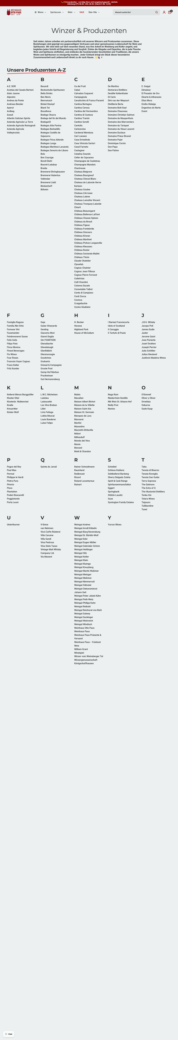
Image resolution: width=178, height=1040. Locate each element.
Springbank (113, 491)
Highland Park (81, 329)
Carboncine (80, 129)
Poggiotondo (13, 498)
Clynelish (78, 264)
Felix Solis (12, 340)
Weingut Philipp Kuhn (85, 603)
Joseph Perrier (149, 347)
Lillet (43, 408)
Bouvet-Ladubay (49, 164)
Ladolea (45, 398)
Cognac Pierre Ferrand (85, 275)
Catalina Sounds (82, 154)
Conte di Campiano (83, 292)
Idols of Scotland (116, 326)
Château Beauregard (84, 211)
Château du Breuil (83, 221)
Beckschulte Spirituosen (53, 90)
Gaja (43, 322)
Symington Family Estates (121, 502)
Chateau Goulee (82, 189)
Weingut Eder (81, 539)
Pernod (10, 473)
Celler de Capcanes (84, 157)
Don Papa (113, 146)
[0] (169, 12)
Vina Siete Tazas (49, 546)
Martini (77, 423)
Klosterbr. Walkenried (17, 401)
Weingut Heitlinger (83, 549)
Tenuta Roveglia (150, 473)
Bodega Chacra (48, 115)
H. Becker (79, 322)
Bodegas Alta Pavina (51, 125)
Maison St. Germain (84, 412)
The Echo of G (149, 488)
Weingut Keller (81, 556)
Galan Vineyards (49, 326)
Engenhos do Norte (151, 107)
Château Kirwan (82, 236)
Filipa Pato (12, 343)
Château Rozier (82, 250)
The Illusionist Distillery (153, 491)
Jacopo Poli (147, 326)
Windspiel (79, 653)
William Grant (81, 649)
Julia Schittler (148, 350)
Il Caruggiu (113, 329)
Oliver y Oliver (148, 398)
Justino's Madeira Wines (154, 357)
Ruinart (77, 484)
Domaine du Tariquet (118, 125)
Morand (78, 447)
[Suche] (156, 12)
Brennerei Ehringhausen (53, 171)
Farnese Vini (13, 329)
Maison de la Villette (84, 405)
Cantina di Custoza (83, 115)
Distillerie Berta (115, 104)
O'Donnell (146, 394)
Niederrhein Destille (118, 398)
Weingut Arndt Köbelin (85, 528)
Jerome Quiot (148, 336)
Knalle (10, 405)
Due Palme (113, 150)
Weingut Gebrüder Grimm (87, 546)
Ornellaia (146, 401)
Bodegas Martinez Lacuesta (55, 146)
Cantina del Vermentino (86, 111)
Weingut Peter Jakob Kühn (87, 595)
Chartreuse (79, 168)
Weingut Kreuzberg (83, 567)
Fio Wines (12, 354)
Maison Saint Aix (82, 408)
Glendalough (47, 347)
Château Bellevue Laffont (87, 214)
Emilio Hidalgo (149, 104)
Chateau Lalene (82, 196)
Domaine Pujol (115, 139)
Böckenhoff (46, 186)
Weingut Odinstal (82, 585)
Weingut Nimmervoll (84, 581)
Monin (77, 444)
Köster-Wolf (13, 412)
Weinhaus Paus (82, 631)
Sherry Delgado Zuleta (119, 477)
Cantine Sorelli (81, 122)
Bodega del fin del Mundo (53, 118)
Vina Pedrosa (47, 542)
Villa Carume (47, 535)
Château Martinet (83, 239)
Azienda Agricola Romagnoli (21, 125)
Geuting (44, 329)
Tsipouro (146, 502)
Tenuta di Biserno (150, 470)
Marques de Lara (82, 415)
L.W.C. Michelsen (49, 394)
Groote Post (46, 368)
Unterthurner (13, 524)
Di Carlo (112, 97)
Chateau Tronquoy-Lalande (87, 204)
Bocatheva (46, 111)
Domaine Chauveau (117, 111)
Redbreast (79, 473)
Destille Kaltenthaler (118, 93)
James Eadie (148, 329)
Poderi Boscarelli (15, 495)
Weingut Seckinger (83, 617)
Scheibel (112, 466)
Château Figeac (82, 225)
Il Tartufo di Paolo (117, 333)
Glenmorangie (48, 354)
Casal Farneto (81, 146)
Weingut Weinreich (83, 620)
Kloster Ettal (13, 398)
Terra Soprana (149, 481)
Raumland (79, 470)
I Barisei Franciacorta (118, 322)
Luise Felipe (47, 423)
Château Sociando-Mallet (86, 253)
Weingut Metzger (82, 574)
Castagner (79, 150)
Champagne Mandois (85, 164)
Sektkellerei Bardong (118, 473)
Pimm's (10, 484)
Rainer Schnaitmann (84, 466)
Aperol (10, 107)
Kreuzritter (12, 408)
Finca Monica (13, 347)
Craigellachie (80, 303)
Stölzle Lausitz (115, 495)
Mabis (77, 394)
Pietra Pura (12, 481)
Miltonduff (79, 437)
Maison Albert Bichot (84, 401)
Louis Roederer (48, 419)
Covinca (78, 300)
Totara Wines (148, 498)
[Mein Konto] (164, 12)
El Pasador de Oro (151, 93)
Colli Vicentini (81, 282)
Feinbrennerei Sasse (17, 336)
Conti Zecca (80, 296)
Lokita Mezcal (48, 415)
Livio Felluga (47, 412)
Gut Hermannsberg (50, 379)
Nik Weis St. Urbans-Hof (120, 401)
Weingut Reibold (82, 606)
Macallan (78, 398)
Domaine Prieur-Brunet (119, 136)
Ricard (77, 477)
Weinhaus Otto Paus (84, 628)
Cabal (77, 90)
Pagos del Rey (14, 466)
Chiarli (77, 207)
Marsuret (78, 419)
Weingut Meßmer (83, 578)
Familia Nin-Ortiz (15, 326)
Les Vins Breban (49, 405)
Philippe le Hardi (15, 477)
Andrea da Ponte (15, 100)
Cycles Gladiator (82, 307)
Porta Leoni (12, 502)
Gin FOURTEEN (48, 340)
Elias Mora (147, 100)
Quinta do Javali (49, 466)
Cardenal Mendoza (83, 132)
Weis (76, 645)
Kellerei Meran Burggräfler (20, 394)
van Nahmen (47, 528)
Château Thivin (81, 257)
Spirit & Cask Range (118, 481)
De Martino (113, 86)
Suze (110, 498)
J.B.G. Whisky (148, 322)
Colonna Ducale (82, 285)
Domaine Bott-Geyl (117, 107)
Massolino (79, 426)
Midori (77, 433)
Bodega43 (46, 122)
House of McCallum (84, 333)
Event (144, 111)
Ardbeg (10, 111)
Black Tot (45, 107)
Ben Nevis (46, 97)
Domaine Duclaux (116, 132)
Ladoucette (46, 401)
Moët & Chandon (82, 451)
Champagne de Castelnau (87, 161)
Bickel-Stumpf (48, 104)
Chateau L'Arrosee (83, 193)
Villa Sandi (46, 539)
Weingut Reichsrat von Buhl (88, 610)
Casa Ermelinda (82, 139)
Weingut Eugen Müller (85, 542)
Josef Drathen (149, 343)
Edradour (146, 90)
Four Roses (12, 357)
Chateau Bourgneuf (84, 175)
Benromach (46, 100)
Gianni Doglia (47, 336)
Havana (78, 326)
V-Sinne (44, 524)
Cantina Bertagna (83, 104)
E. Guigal (146, 86)
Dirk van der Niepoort (118, 100)
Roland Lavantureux (84, 481)
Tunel (144, 509)
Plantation (12, 491)
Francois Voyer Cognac (18, 361)
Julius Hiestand (149, 354)
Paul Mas (11, 470)
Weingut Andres (82, 524)
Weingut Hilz (80, 553)
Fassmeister (13, 333)
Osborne (146, 405)
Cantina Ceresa (82, 107)
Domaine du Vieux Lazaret (121, 129)
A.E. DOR (11, 86)
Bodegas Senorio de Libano (54, 150)
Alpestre (11, 97)
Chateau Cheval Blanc (85, 178)
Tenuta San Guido (150, 477)
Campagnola (80, 97)
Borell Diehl (46, 161)
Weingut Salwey (82, 613)
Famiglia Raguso (15, 322)
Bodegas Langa (48, 143)
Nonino (111, 408)
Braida (44, 168)
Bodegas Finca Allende (52, 139)
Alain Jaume (13, 93)
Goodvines (46, 357)
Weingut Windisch (83, 624)
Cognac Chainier (82, 268)
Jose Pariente (148, 340)
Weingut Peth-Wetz (83, 599)
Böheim (44, 189)
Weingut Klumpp (82, 563)
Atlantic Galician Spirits (18, 118)
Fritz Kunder (13, 368)
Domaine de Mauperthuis (120, 118)
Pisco (9, 488)
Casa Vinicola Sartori (84, 143)
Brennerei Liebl (48, 182)
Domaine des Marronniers (121, 122)
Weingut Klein (81, 560)
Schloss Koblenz (116, 470)
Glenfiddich (46, 350)
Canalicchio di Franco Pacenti (89, 100)
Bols (43, 154)
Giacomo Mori (48, 333)
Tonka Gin (146, 495)
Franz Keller (13, 365)
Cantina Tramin (82, 118)
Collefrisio (79, 278)
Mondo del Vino (82, 440)
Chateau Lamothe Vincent (87, 200)
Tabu (144, 466)
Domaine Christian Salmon (121, 115)
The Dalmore (148, 484)
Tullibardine (147, 505)
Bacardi (44, 86)
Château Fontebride (84, 228)
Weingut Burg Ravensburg (87, 532)
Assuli (10, 115)
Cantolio (78, 125)
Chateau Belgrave (83, 171)
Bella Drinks (46, 93)
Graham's (45, 361)
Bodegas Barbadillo (50, 129)
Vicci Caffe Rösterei (50, 532)
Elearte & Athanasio (151, 97)
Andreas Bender (15, 104)
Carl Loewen (80, 136)
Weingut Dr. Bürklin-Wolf (86, 535)
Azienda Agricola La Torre (20, 122)
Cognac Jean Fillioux (84, 271)
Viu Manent (46, 556)
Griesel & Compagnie (51, 365)
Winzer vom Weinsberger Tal (88, 656)
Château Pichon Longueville (88, 243)
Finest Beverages (15, 350)
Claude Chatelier (82, 260)
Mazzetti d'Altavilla (83, 430)
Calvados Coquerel (83, 93)
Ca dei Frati (80, 86)
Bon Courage (47, 157)
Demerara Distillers (117, 90)
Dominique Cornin (117, 143)
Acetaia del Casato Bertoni (20, 90)
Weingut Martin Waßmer (86, 571)
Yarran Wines (114, 524)
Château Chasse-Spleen (86, 218)
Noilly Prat (113, 405)
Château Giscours (83, 232)
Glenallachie (47, 343)
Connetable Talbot (83, 289)
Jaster (145, 333)
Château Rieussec (83, 246)
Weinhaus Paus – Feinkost (87, 642)
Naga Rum (113, 394)
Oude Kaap (147, 408)
